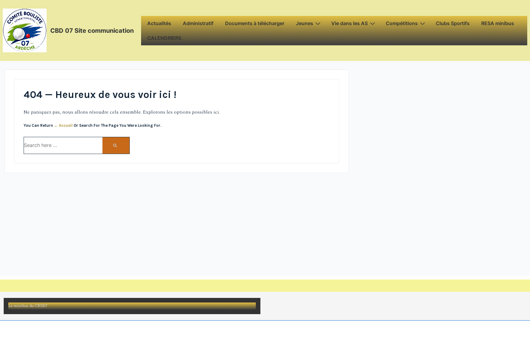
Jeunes (304, 23)
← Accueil (63, 125)
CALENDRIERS (164, 38)
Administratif (198, 23)
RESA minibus (497, 23)
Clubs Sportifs (453, 23)
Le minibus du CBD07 (28, 306)
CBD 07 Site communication (92, 30)
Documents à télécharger (254, 23)
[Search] (115, 145)
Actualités (159, 23)
